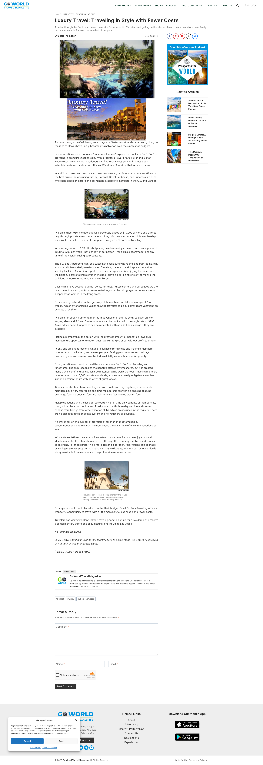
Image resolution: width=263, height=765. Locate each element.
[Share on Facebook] (169, 36)
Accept (27, 741)
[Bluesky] (81, 747)
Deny (61, 741)
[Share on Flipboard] (182, 36)
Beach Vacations (85, 14)
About (58, 572)
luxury (70, 599)
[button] (76, 720)
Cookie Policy (35, 748)
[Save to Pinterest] (176, 36)
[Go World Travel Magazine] (61, 580)
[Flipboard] (91, 747)
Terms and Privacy (49, 748)
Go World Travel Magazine (85, 576)
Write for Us (181, 760)
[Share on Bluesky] (195, 36)
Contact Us (131, 733)
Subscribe (250, 5)
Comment (62, 626)
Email (114, 664)
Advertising (131, 724)
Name (60, 664)
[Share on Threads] (188, 36)
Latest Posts (69, 572)
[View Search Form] (237, 5)
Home (58, 14)
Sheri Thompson (67, 35)
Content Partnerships (131, 729)
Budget (60, 599)
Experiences (131, 742)
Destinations (131, 737)
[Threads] (86, 747)
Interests (68, 14)
